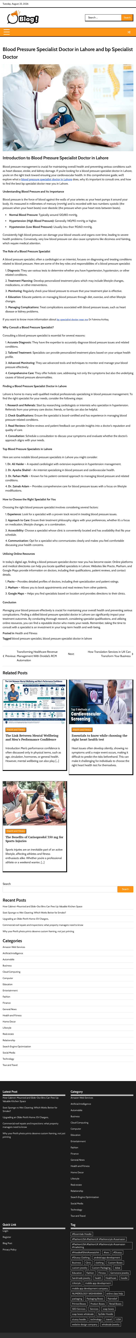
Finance (7, 1002)
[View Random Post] (129, 32)
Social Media (9, 1052)
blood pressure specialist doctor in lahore (67, 638)
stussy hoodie (79, 1319)
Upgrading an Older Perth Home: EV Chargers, (26, 918)
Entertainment (10, 990)
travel (109, 1319)
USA (118, 1319)
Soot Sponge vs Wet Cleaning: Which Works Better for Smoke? (34, 912)
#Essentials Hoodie (82, 1234)
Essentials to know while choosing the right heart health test (99, 737)
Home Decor (9, 1021)
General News (10, 1009)
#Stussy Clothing (81, 1257)
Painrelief (112, 1298)
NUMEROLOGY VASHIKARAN (87, 1293)
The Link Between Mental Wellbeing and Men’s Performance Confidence (31, 737)
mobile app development (98, 1283)
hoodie (124, 1278)
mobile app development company (90, 1288)
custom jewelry (79, 1267)
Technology (8, 1058)
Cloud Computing (11, 971)
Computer (8, 978)
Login (5, 1230)
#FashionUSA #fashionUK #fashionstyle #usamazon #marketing (98, 1245)
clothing (99, 1262)
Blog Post (7, 1243)
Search (7, 884)
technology (96, 1319)
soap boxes (108, 1308)
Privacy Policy (9, 1249)
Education (8, 984)
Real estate (8, 1033)
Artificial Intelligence (13, 953)
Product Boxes (97, 1303)
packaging (77, 1298)
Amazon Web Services (14, 947)
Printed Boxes (79, 1303)
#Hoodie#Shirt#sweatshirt (85, 1252)
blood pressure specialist (26, 638)
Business (7, 965)
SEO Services (79, 1308)
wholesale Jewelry (111, 1324)
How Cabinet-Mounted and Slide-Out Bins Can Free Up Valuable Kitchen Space (42, 906)
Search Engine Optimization (17, 1046)
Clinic (88, 1262)
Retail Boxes (115, 1303)
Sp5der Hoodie (105, 1314)
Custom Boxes (115, 1262)
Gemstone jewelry (119, 1272)
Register (7, 1237)
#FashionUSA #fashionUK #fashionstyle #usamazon (98, 1239)
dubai (117, 1267)
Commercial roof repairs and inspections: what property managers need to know (43, 924)
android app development (107, 1257)
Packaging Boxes (95, 1298)
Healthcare (111, 1278)
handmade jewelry (81, 1278)
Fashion (6, 996)
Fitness (102, 1272)
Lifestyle (7, 1027)
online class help (114, 1293)
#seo (106, 1252)
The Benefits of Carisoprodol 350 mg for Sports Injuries (34, 839)
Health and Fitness (26, 633)
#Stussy (117, 1252)
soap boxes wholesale (83, 1314)
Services (94, 1308)
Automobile (8, 959)
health (98, 1278)
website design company (84, 1324)
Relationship (9, 1040)
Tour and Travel (10, 1065)
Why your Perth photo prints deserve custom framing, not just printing (38, 931)
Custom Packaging (101, 1267)
